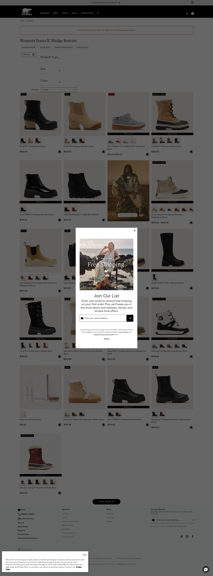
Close (84, 554)
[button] (205, 569)
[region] (45, 561)
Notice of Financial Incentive (104, 334)
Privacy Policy (123, 332)
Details (106, 339)
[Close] (134, 230)
